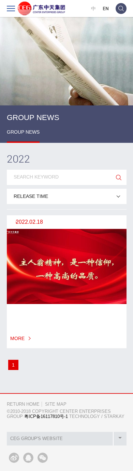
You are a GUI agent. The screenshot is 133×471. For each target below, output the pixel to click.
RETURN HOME (23, 404)
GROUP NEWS (23, 132)
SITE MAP (55, 404)
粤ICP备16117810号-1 (46, 416)
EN (106, 8)
